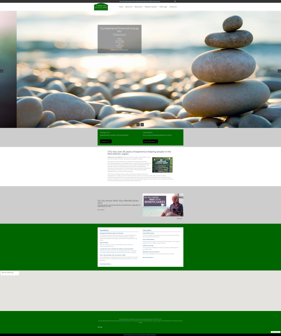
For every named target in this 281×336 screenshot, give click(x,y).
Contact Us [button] (105, 141)
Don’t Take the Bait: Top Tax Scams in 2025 (112, 255)
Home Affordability (148, 239)
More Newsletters (105, 264)
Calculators (147, 230)
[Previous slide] (1, 71)
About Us (128, 7)
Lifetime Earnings (148, 245)
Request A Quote (150, 7)
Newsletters (104, 230)
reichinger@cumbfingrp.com (119, 49)
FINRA (126, 320)
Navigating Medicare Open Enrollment (111, 233)
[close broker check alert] (175, 1)
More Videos (101, 209)
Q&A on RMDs (104, 242)
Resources (138, 7)
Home (121, 7)
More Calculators (148, 257)
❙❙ (142, 124)
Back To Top (275, 331)
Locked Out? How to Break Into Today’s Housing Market (116, 249)
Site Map (100, 327)
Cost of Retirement (148, 233)
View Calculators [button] (149, 141)
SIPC (129, 320)
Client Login (163, 7)
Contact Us (173, 7)
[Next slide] (279, 71)
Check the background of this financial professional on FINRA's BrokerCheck (139, 1)
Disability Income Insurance (151, 252)
